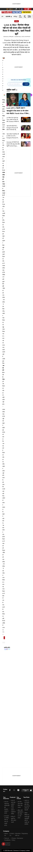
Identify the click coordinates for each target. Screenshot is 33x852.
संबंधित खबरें (11, 90)
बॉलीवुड (15, 16)
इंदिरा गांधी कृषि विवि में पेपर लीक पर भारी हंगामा (20, 814)
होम (2, 16)
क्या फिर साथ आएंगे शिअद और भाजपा (20, 804)
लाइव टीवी (28, 9)
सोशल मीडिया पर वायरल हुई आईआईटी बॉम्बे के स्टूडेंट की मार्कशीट (27, 818)
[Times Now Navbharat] (16, 12)
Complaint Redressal (7, 844)
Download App (26, 790)
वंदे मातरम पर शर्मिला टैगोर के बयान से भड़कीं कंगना (6, 820)
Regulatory (25, 833)
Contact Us (12, 834)
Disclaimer (20, 838)
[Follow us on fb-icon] (9, 790)
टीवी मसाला (20, 16)
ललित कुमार (11, 36)
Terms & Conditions (7, 839)
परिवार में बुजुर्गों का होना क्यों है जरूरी (13, 819)
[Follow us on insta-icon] (18, 790)
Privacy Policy (14, 839)
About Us (6, 834)
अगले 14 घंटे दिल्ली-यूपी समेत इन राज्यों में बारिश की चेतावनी (27, 805)
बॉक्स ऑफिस (29, 16)
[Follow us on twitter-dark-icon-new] (14, 790)
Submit (26, 84)
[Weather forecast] (16, 9)
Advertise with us (18, 834)
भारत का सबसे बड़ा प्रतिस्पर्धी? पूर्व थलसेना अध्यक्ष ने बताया (7, 807)
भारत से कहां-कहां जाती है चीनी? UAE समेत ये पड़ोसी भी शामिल (13, 807)
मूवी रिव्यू (25, 16)
